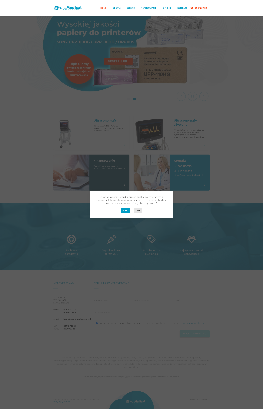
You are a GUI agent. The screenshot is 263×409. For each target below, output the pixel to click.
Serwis (131, 8)
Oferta (117, 8)
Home (103, 8)
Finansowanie (148, 8)
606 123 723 (201, 8)
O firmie (166, 8)
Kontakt (182, 8)
